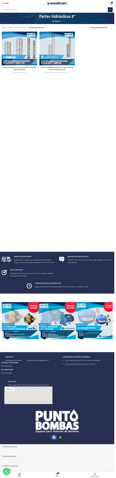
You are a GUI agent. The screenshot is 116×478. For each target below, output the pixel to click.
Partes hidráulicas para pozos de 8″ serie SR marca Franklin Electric (57, 68)
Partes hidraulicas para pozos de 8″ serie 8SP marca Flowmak (19, 68)
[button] (113, 320)
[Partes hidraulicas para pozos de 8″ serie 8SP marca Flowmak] (19, 48)
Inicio (3, 28)
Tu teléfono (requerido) (10, 466)
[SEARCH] (110, 9)
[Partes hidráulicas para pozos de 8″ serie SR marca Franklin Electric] (57, 48)
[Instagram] (60, 437)
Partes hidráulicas (20, 28)
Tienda (10, 28)
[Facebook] (54, 437)
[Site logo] (57, 3)
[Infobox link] (28, 260)
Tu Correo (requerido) (9, 456)
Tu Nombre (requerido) (9, 447)
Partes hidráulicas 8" (19, 72)
